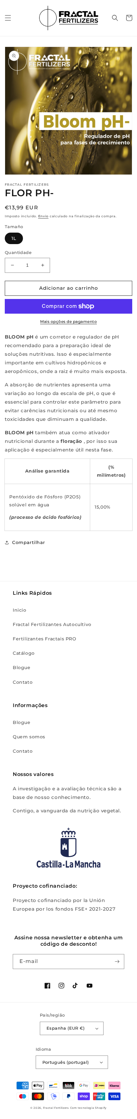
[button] (8, 18)
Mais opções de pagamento (68, 321)
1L (13, 238)
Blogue (22, 667)
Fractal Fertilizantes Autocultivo (52, 624)
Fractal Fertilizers (56, 1107)
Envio (43, 216)
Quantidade (18, 252)
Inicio (19, 610)
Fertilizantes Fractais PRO (44, 639)
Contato (22, 682)
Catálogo (24, 653)
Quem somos (29, 737)
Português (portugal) (65, 1062)
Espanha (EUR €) (65, 1028)
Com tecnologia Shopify (88, 1107)
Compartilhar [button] (28, 542)
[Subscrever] (117, 961)
